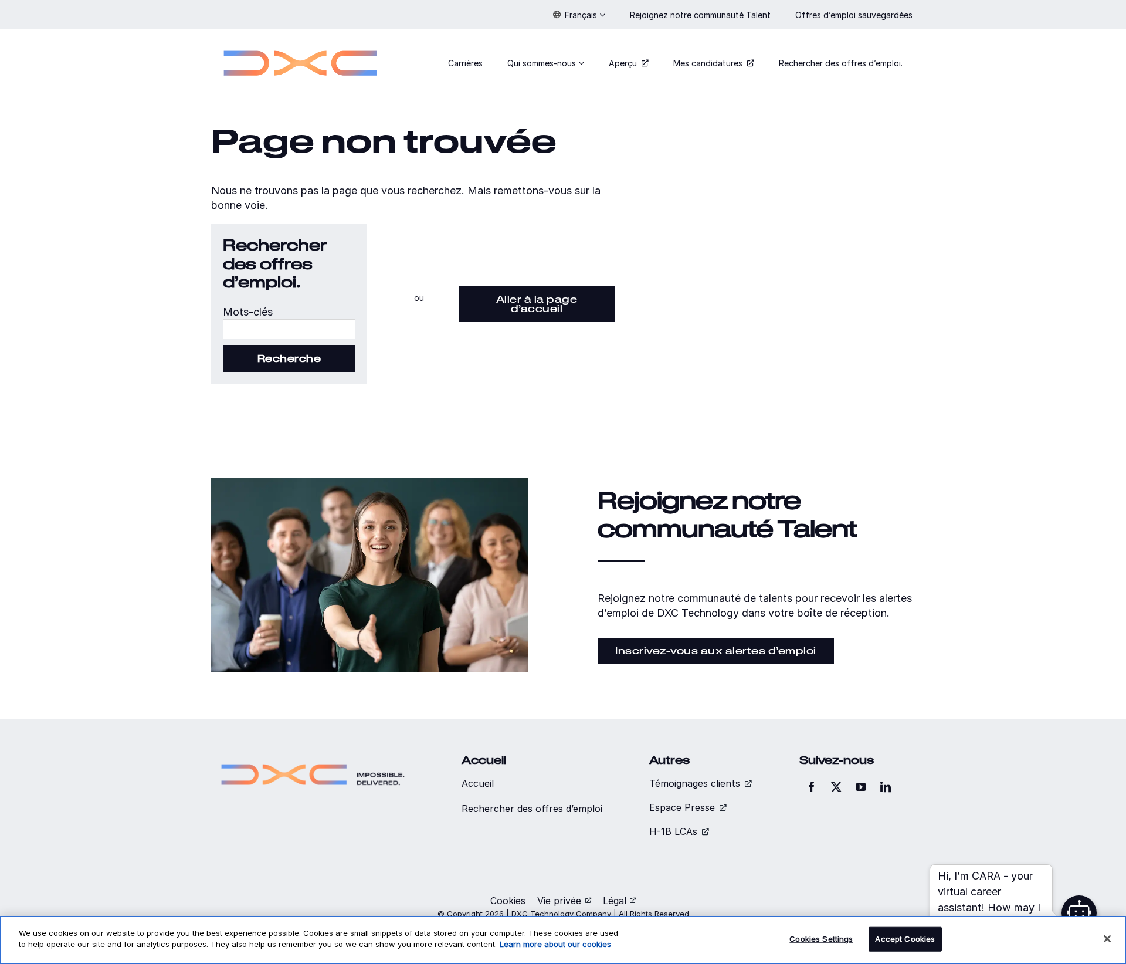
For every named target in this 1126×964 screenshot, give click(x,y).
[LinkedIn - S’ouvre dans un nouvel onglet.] (885, 787)
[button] (579, 14)
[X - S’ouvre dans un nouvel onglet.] (836, 787)
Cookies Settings (821, 938)
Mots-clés (248, 312)
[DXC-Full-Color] (300, 43)
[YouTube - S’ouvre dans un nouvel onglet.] (861, 787)
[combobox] (289, 329)
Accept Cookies (905, 938)
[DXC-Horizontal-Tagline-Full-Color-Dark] (313, 759)
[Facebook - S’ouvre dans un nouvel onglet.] (812, 787)
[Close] (1107, 939)
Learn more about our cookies (555, 944)
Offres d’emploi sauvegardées (855, 15)
